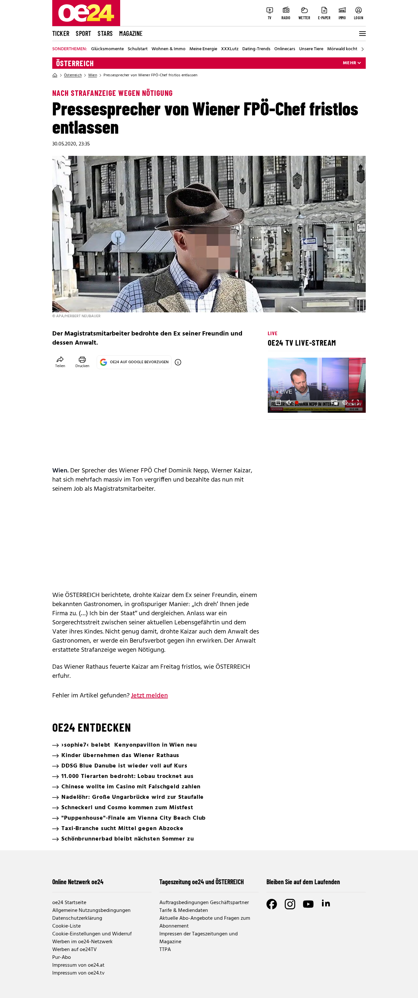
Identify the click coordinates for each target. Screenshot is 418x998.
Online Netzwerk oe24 (78, 882)
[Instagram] (290, 904)
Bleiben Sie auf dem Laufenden (303, 882)
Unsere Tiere (311, 49)
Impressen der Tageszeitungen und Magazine (198, 938)
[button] (278, 402)
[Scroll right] (362, 49)
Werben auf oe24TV (74, 950)
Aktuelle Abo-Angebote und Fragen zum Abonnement (204, 922)
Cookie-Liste (66, 926)
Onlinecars (284, 49)
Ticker (60, 33)
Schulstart (138, 49)
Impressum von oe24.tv (78, 973)
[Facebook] (271, 904)
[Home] (54, 75)
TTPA (165, 950)
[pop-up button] (345, 402)
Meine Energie (203, 49)
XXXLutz (229, 49)
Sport (83, 33)
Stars (105, 33)
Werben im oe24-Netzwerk (82, 942)
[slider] (300, 402)
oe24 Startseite (69, 903)
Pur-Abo (61, 957)
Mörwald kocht (342, 49)
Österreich (75, 63)
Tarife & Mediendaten (183, 910)
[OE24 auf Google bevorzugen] (178, 362)
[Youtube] (308, 904)
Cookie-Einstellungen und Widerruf (92, 934)
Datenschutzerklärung (77, 918)
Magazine (131, 33)
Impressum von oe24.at (78, 965)
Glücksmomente (107, 49)
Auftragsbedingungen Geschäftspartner (204, 903)
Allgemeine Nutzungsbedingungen (91, 910)
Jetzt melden (149, 695)
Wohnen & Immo (168, 49)
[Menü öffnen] (361, 33)
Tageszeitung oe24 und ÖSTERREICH (201, 882)
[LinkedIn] (326, 904)
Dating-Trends (256, 49)
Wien (92, 75)
